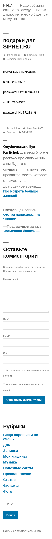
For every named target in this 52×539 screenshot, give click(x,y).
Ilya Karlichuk (13, 54)
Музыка (10, 462)
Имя (6, 318)
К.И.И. (8, 5)
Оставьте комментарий (19, 58)
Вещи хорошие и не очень (20, 436)
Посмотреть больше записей (20, 193)
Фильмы (11, 485)
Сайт (6, 353)
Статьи (9, 479)
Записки (11, 132)
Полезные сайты (18, 467)
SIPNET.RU (28, 132)
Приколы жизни (17, 473)
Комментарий (11, 279)
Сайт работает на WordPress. (26, 530)
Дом (7, 444)
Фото (7, 491)
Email (6, 336)
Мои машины (15, 456)
